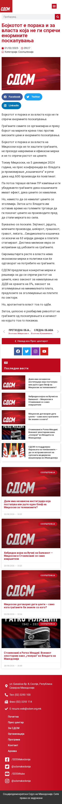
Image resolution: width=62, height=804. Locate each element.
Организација (16, 733)
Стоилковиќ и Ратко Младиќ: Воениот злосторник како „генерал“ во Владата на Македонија (30, 655)
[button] (54, 6)
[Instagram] (35, 351)
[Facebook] (18, 351)
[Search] (57, 17)
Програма (14, 739)
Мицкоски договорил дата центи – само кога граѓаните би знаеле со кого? (43, 417)
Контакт (13, 745)
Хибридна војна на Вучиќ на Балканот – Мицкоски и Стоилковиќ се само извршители (28, 555)
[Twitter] (27, 351)
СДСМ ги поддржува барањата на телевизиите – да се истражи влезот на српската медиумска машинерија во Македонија (43, 452)
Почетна (13, 716)
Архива (12, 751)
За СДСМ (13, 728)
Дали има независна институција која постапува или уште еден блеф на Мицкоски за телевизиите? (27, 504)
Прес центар (16, 722)
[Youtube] (44, 351)
